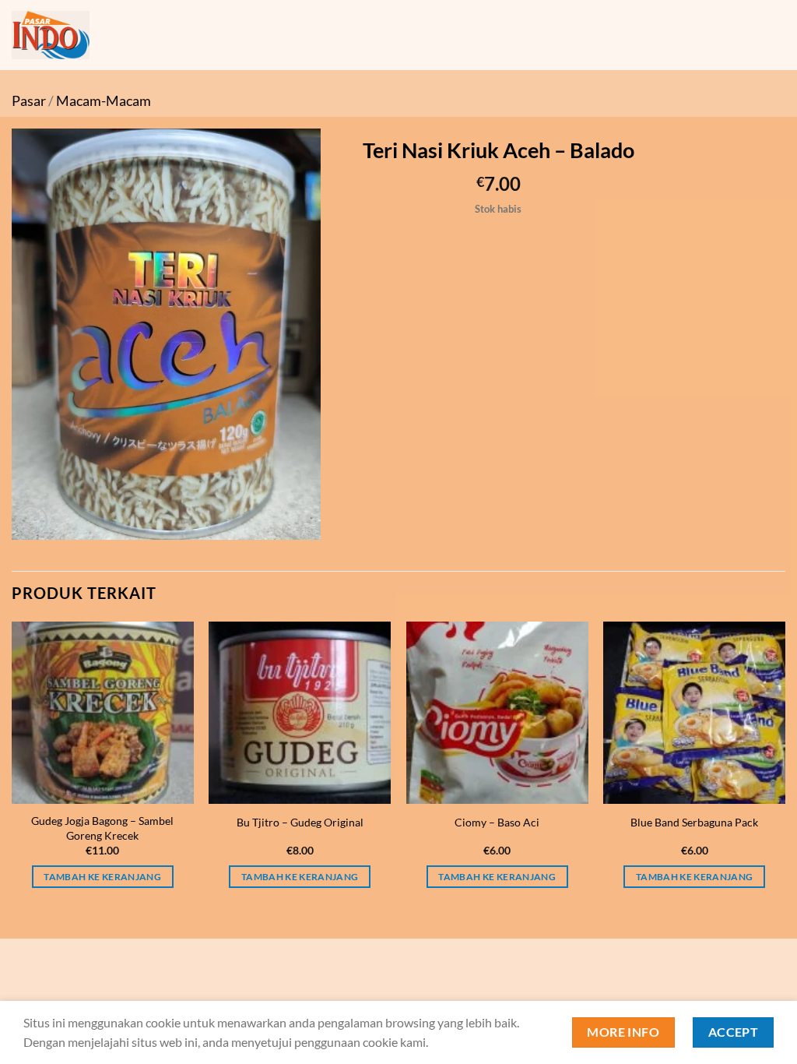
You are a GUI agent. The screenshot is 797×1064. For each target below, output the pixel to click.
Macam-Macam (103, 100)
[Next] (784, 769)
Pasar (29, 100)
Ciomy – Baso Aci (497, 822)
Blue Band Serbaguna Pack (694, 822)
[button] (32, 521)
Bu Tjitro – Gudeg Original (300, 822)
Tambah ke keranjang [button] (102, 877)
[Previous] (12, 769)
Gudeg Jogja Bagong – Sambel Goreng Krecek (102, 828)
